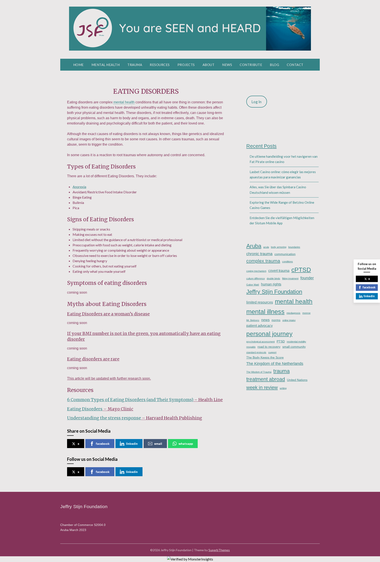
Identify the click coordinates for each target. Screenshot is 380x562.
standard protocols (256, 352)
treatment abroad (265, 379)
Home (78, 65)
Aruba (253, 246)
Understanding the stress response (104, 418)
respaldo (251, 347)
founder (307, 278)
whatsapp (186, 443)
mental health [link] (124, 102)
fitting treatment (290, 278)
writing (283, 388)
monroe (306, 313)
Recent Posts (261, 146)
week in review (262, 387)
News (227, 65)
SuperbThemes (219, 550)
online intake (289, 320)
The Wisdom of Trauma (258, 372)
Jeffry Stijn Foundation (274, 291)
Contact (295, 65)
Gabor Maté (252, 284)
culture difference (255, 278)
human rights (271, 284)
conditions (287, 261)
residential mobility (296, 341)
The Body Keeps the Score (265, 357)
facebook (103, 443)
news (265, 320)
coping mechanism (256, 271)
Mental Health (105, 65)
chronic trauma (259, 253)
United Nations (297, 380)
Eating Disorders (84, 409)
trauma (281, 371)
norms (276, 320)
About (209, 65)
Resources (160, 65)
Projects (186, 65)
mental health (293, 301)
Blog (274, 65)
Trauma (134, 65)
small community (294, 346)
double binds (273, 278)
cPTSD (301, 269)
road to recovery (269, 346)
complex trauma (263, 260)
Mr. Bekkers (252, 320)
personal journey (269, 333)
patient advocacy (259, 326)
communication (285, 254)
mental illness (265, 311)
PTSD (281, 341)
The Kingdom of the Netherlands (274, 363)
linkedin (132, 443)
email (158, 443)
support (272, 352)
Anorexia (79, 187)
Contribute (251, 65)
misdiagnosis (293, 313)
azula (266, 247)
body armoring (278, 247)
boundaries (294, 247)
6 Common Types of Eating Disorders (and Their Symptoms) (130, 399)
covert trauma (278, 271)
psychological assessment (260, 341)
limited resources (259, 302)
